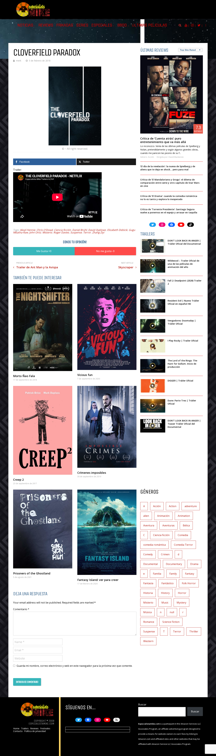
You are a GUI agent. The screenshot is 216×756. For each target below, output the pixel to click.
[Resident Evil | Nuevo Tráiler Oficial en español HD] (152, 306)
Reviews (45, 25)
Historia (148, 593)
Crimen (165, 554)
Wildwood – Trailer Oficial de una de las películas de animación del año (183, 263)
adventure (191, 506)
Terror (87, 232)
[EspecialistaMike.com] (33, 16)
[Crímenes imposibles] (106, 427)
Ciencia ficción (62, 230)
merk (18, 60)
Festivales (45, 728)
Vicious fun (85, 375)
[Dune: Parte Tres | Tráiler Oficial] (152, 406)
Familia (157, 573)
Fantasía (148, 583)
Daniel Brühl (79, 230)
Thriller (193, 631)
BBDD (122, 25)
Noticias (25, 25)
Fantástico (167, 583)
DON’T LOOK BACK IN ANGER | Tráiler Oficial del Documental (184, 242)
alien (146, 516)
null (172, 612)
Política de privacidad (35, 731)
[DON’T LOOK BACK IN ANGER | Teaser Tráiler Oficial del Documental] (152, 426)
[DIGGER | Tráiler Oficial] (152, 386)
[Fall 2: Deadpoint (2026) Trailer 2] (152, 286)
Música (147, 612)
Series (82, 25)
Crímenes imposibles (91, 473)
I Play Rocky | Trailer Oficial (183, 340)
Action (172, 506)
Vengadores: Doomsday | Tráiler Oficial (182, 322)
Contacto (18, 731)
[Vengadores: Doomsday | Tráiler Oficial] (152, 326)
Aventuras (168, 525)
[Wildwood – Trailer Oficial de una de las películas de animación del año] (152, 266)
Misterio (47, 232)
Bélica (186, 525)
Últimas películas (149, 25)
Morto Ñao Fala (24, 376)
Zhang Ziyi (98, 232)
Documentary (174, 564)
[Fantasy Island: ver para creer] (106, 532)
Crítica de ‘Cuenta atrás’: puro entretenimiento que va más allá (163, 140)
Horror (182, 593)
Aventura (148, 525)
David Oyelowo (97, 230)
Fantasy (189, 573)
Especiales (101, 25)
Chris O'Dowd (45, 230)
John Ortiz (35, 232)
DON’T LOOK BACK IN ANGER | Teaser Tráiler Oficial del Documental (184, 423)
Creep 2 (18, 480)
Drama (194, 564)
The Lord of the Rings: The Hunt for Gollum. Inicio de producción (182, 363)
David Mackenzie (176, 157)
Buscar (142, 704)
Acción (151, 157)
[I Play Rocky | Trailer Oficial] (152, 346)
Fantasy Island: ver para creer (97, 580)
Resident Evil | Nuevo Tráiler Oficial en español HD (183, 302)
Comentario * (21, 609)
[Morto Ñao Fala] (42, 327)
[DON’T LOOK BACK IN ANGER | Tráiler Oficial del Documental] (152, 246)
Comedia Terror (183, 544)
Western (148, 641)
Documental (150, 564)
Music (164, 602)
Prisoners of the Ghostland (31, 573)
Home (16, 728)
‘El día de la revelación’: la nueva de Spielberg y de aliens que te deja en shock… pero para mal (167, 168)
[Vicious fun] (106, 327)
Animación (163, 516)
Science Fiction (170, 622)
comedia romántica (154, 544)
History (165, 593)
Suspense (76, 232)
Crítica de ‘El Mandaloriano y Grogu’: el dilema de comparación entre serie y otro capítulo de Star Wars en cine (169, 182)
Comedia (183, 535)
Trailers (25, 728)
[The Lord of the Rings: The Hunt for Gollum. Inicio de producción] (152, 366)
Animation (184, 516)
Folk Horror (189, 583)
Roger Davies (61, 232)
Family (173, 573)
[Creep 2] (42, 430)
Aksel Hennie (27, 230)
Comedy (148, 554)
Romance (148, 622)
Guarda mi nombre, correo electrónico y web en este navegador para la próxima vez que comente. (74, 666)
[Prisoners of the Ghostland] (42, 529)
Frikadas (64, 25)
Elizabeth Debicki (117, 230)
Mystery (181, 602)
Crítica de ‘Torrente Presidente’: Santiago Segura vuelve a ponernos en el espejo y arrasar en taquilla (168, 211)
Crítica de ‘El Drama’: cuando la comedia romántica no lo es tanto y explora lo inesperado (168, 198)
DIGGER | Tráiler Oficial (180, 380)
